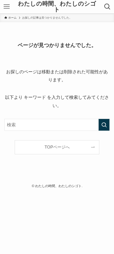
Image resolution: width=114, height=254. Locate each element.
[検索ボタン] (107, 6)
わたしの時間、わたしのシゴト (57, 6)
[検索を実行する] (104, 125)
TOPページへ (57, 147)
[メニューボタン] (6, 6)
